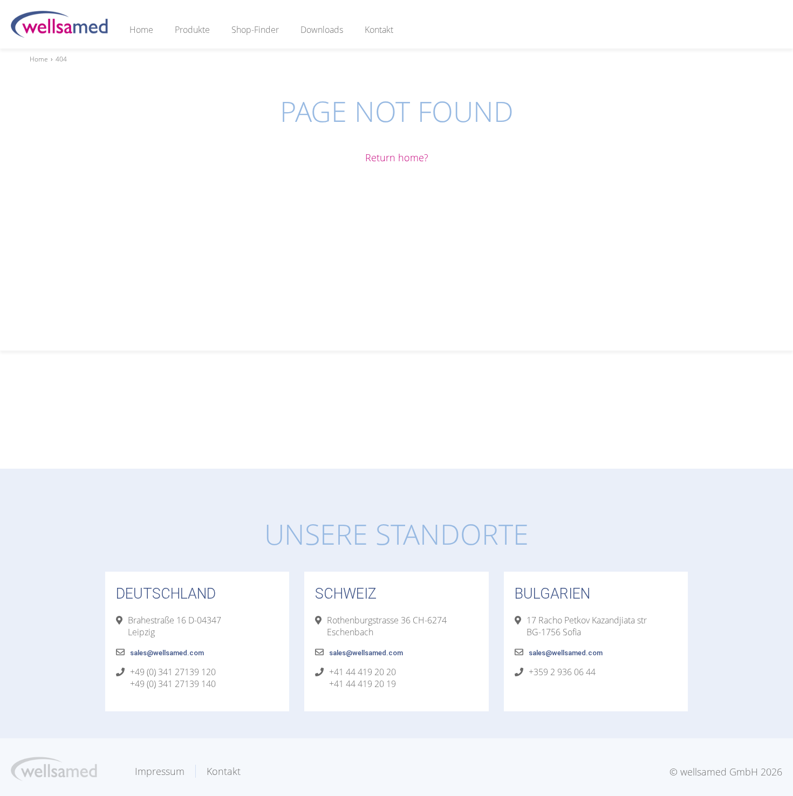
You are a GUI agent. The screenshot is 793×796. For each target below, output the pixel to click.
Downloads (321, 30)
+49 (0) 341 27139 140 (173, 684)
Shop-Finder (255, 30)
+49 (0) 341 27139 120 (173, 672)
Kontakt (379, 30)
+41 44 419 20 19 (362, 684)
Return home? (396, 157)
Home (141, 30)
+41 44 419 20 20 (362, 672)
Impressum (159, 771)
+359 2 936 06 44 (562, 672)
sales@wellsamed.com (167, 653)
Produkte (192, 30)
